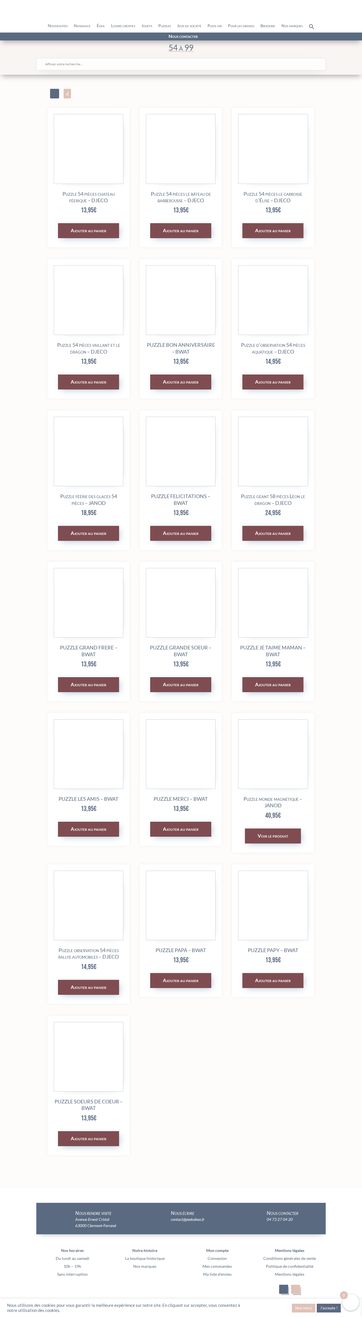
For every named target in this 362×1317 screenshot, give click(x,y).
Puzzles (164, 26)
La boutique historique (145, 1258)
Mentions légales (289, 1274)
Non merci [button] (303, 1308)
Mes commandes (217, 1266)
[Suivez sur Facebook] (55, 37)
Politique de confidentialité (289, 1266)
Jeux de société (189, 26)
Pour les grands (241, 26)
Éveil (101, 26)
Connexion (217, 1258)
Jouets (146, 26)
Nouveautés (58, 26)
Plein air (215, 26)
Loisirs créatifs (123, 26)
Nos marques (292, 26)
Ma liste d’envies (217, 1274)
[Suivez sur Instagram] (65, 37)
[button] (311, 28)
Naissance (82, 26)
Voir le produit (273, 836)
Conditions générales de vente (289, 1258)
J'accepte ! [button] (328, 1308)
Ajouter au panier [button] (88, 230)
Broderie (267, 26)
